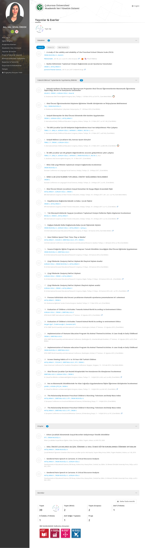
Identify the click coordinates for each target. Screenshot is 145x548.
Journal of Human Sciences (52, 70)
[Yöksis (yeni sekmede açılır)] (16, 31)
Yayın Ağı (47, 29)
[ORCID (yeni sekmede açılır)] (12, 31)
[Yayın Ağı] (56, 508)
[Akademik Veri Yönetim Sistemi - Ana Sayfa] (40, 7)
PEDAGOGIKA (48, 59)
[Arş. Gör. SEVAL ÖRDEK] (14, 13)
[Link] (79, 59)
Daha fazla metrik (127, 501)
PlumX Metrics (91, 59)
